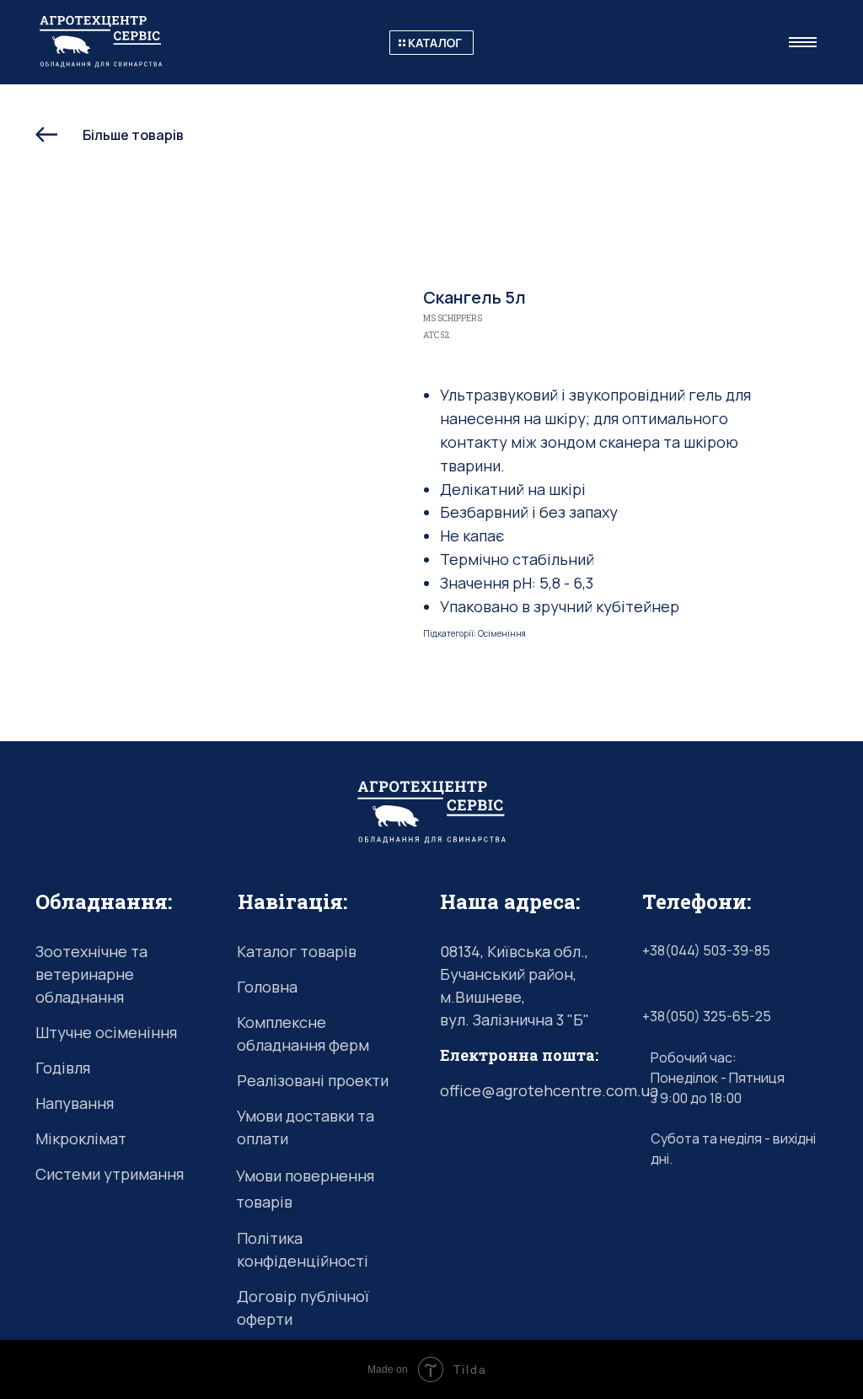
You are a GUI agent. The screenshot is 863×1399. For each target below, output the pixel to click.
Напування (74, 1103)
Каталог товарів (296, 951)
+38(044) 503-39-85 (706, 950)
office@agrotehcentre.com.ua (549, 1090)
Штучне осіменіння (106, 1032)
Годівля (62, 1067)
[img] (431, 42)
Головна (267, 987)
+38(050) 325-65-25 (706, 1016)
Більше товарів (133, 135)
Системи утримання (109, 1174)
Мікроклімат (80, 1138)
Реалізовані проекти (313, 1080)
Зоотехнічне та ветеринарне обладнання (91, 974)
